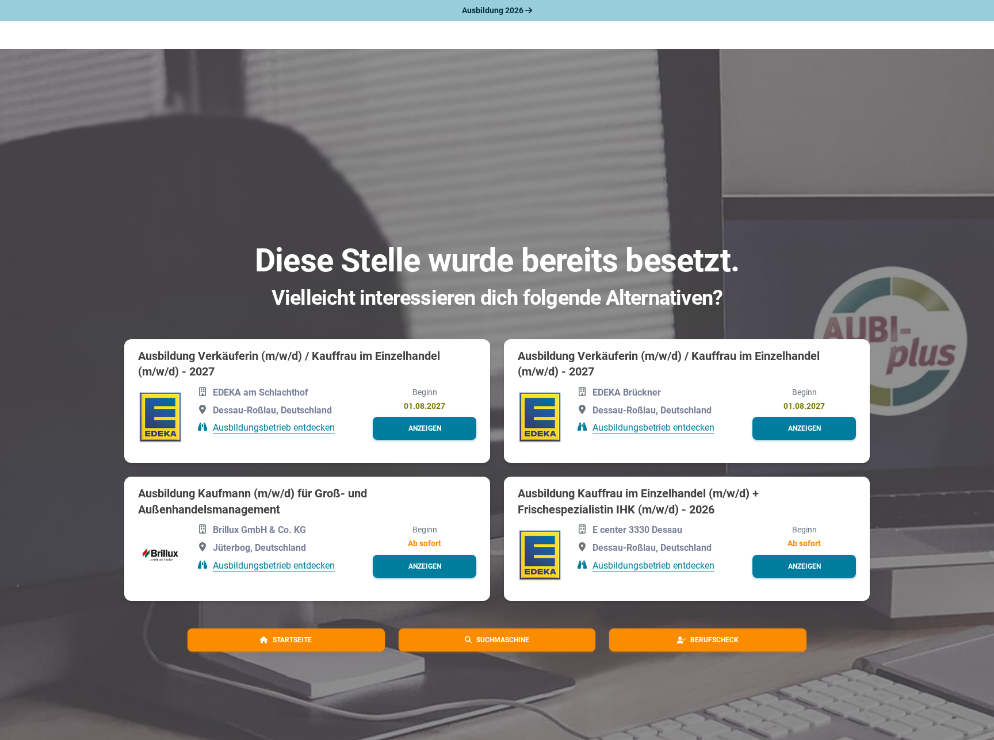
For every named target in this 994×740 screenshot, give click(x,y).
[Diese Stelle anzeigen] (160, 416)
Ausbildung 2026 (493, 10)
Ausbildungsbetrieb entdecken (274, 427)
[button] (424, 428)
